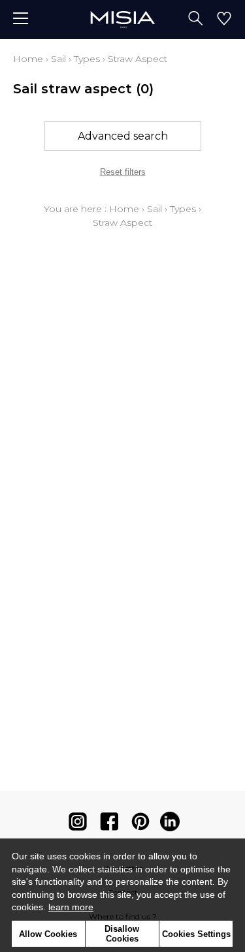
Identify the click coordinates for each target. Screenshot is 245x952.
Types (87, 59)
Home (28, 59)
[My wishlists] (224, 20)
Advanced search (123, 136)
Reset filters (123, 172)
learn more (70, 907)
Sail (58, 59)
